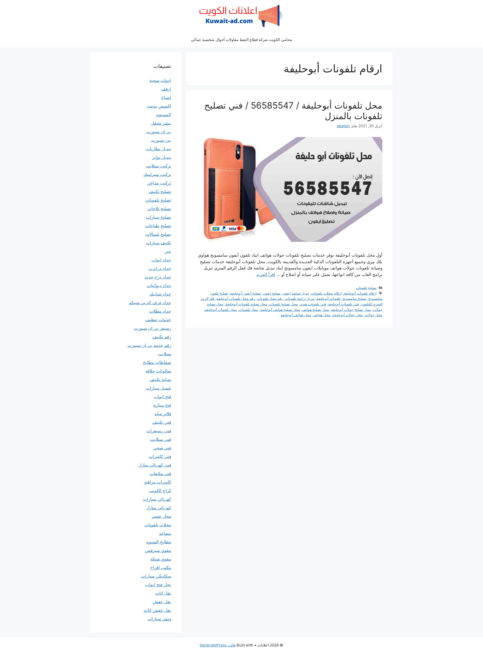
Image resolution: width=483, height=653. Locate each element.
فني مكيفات (160, 473)
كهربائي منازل (158, 507)
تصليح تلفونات (366, 288)
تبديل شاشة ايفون (296, 293)
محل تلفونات (248, 309)
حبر (168, 251)
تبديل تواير (161, 157)
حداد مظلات (160, 311)
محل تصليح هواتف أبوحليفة (280, 309)
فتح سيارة (162, 405)
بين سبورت (161, 140)
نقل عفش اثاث (157, 610)
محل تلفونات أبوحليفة (221, 309)
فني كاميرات (160, 456)
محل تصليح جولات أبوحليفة (351, 309)
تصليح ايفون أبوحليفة (245, 293)
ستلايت (164, 353)
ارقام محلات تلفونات (326, 293)
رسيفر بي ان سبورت (152, 328)
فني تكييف (161, 422)
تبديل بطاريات (158, 148)
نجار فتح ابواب (158, 584)
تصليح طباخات (158, 225)
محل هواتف (322, 315)
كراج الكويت (160, 490)
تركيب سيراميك (157, 174)
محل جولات (373, 315)
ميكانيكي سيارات (156, 576)
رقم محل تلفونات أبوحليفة (235, 298)
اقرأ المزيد (265, 274)
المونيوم (163, 114)
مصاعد (165, 533)
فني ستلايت (160, 439)
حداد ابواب (161, 259)
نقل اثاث (163, 593)
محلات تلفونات (157, 524)
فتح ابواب (162, 396)
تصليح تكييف (160, 191)
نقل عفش (162, 601)
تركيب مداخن (159, 182)
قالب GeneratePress (218, 645)
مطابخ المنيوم (158, 541)
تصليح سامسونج (354, 298)
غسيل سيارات (158, 388)
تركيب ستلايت (158, 165)
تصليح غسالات (158, 234)
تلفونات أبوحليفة (328, 298)
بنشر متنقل (161, 123)
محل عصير (161, 516)
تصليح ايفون (271, 293)
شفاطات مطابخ (157, 362)
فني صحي (162, 447)
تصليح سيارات (158, 217)
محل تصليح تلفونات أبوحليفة (246, 304)
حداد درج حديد (158, 276)
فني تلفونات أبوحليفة (343, 304)
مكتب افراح (160, 567)
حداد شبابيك (160, 294)
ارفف (166, 88)
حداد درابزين (159, 268)
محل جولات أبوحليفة (348, 315)
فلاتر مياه (163, 413)
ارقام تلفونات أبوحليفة (360, 293)
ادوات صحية (160, 80)
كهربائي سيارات (157, 499)
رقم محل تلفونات (270, 298)
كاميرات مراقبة (157, 482)
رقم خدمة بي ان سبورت (149, 345)
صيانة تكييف (160, 379)
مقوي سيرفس (158, 550)
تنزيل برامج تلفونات (299, 298)
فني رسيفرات (158, 430)
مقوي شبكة (160, 559)
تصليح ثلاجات (159, 208)
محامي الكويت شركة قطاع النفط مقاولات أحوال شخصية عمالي (241, 39)
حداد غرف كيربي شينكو (150, 302)
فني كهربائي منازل (154, 465)
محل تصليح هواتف (315, 309)
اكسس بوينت (159, 106)
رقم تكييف (161, 336)
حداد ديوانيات (159, 285)
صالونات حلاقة (158, 371)
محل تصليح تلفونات (283, 304)
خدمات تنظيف (158, 319)
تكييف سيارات (158, 242)
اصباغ (166, 97)
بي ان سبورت (158, 131)
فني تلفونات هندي (313, 304)
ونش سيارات (159, 618)
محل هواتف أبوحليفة (296, 315)
